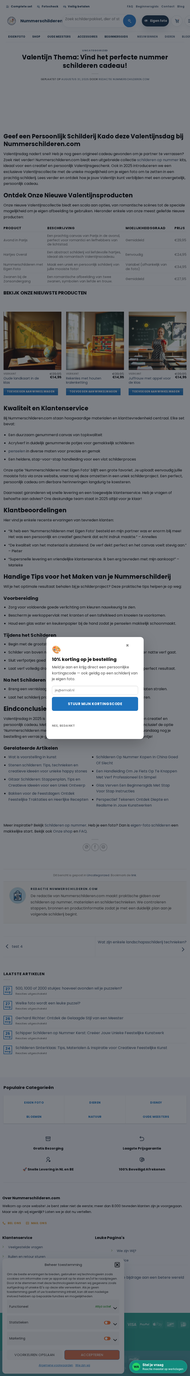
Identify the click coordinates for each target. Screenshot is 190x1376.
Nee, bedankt (63, 725)
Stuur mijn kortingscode (95, 703)
